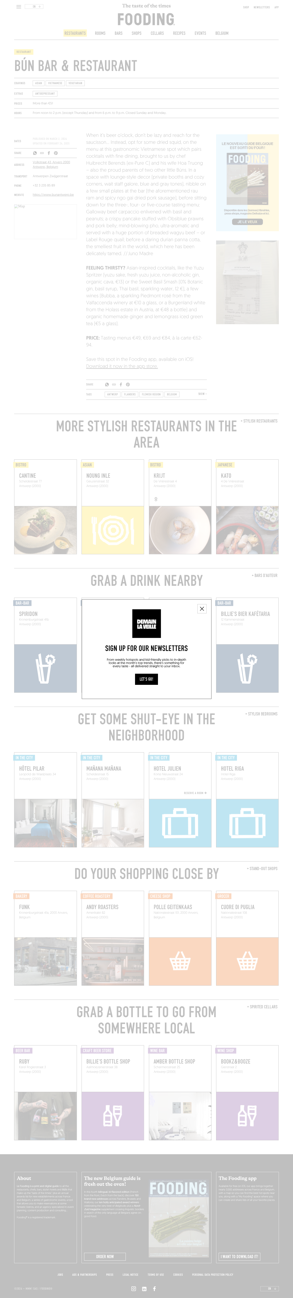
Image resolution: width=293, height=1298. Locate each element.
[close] (202, 608)
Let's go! (146, 679)
